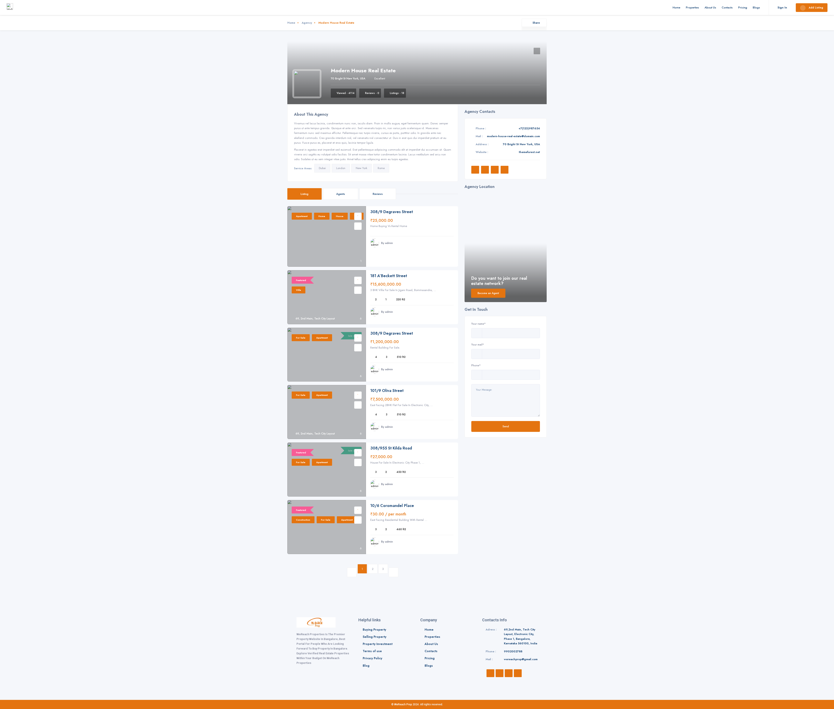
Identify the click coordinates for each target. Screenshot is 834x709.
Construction (303, 519)
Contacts (727, 7)
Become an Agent (488, 293)
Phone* (476, 365)
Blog (366, 665)
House (339, 216)
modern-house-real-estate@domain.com (513, 136)
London (340, 168)
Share (536, 23)
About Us (710, 7)
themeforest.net (529, 152)
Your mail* (477, 344)
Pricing (742, 7)
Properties (692, 7)
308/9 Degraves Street (391, 211)
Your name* (478, 324)
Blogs (756, 7)
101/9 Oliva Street (387, 390)
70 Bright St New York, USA (348, 78)
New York (361, 168)
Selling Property (374, 637)
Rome (381, 168)
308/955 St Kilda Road (391, 448)
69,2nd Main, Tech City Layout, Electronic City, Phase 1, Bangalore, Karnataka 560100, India (520, 636)
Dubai (322, 168)
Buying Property (374, 629)
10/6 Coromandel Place (392, 505)
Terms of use (372, 651)
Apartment (302, 216)
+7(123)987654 (529, 128)
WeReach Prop (403, 704)
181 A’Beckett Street (388, 275)
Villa (298, 290)
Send (506, 426)
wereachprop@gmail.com (521, 659)
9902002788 (513, 651)
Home (676, 7)
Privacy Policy (372, 658)
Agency (307, 23)
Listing (304, 194)
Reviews (378, 194)
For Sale (300, 337)
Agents (340, 194)
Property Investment (377, 644)
